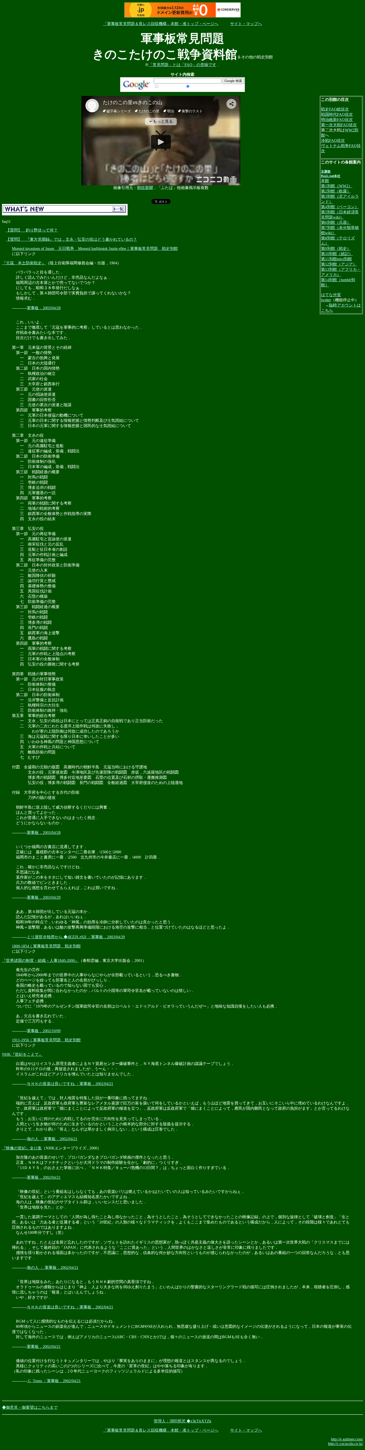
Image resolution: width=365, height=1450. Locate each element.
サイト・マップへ (246, 24)
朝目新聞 (145, 188)
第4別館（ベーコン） (340, 207)
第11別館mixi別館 (336, 259)
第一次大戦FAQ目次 (339, 125)
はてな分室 (331, 295)
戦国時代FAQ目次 (337, 114)
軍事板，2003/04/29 (44, 897)
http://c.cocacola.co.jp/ (345, 1444)
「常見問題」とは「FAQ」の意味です (182, 65)
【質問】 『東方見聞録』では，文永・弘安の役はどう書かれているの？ (71, 239)
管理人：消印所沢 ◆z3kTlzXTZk (182, 1421)
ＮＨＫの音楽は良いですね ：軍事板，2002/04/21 (70, 1084)
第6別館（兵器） (336, 222)
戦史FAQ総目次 (335, 109)
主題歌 (326, 171)
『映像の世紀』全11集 (22, 1148)
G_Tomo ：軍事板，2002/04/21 (54, 1381)
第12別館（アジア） (339, 264)
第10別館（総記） (337, 254)
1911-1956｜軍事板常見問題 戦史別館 (46, 1040)
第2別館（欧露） (336, 191)
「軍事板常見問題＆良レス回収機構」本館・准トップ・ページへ (160, 24)
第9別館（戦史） (336, 248)
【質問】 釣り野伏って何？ (32, 230)
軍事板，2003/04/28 (44, 308)
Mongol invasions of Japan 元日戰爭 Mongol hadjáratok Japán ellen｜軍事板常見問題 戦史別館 (95, 248)
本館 (325, 181)
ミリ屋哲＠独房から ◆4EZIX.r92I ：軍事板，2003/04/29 (76, 937)
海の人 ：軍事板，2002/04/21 (52, 1139)
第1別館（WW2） (336, 186)
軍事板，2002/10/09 (44, 1031)
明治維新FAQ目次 (337, 120)
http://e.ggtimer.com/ (347, 1439)
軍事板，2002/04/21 (44, 1177)
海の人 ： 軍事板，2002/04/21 (52, 1267)
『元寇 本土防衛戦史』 (24, 263)
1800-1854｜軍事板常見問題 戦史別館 (46, 946)
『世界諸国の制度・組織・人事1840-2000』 (40, 960)
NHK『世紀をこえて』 (22, 1054)
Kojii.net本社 (330, 176)
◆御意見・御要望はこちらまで (30, 1407)
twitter (326, 300)
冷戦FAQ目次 (333, 140)
